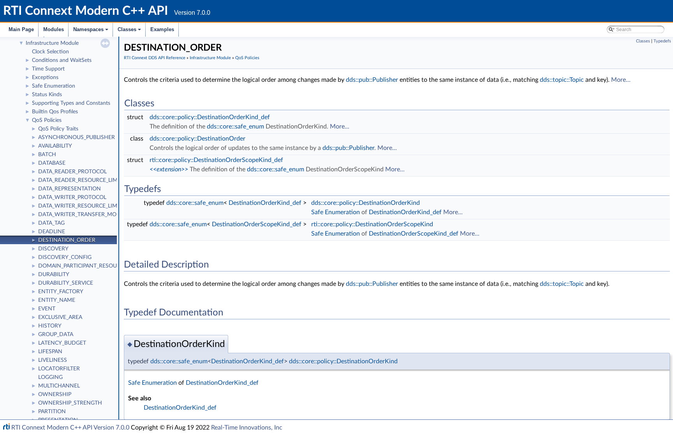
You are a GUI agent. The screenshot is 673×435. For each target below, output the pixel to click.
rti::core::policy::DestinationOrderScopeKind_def (216, 160)
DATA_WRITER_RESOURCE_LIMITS (81, 206)
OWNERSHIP (54, 394)
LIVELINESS (52, 360)
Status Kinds (47, 94)
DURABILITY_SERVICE (65, 283)
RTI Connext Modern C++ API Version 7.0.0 (70, 427)
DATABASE (51, 163)
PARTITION (52, 411)
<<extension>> (169, 169)
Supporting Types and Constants (71, 103)
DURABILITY (53, 274)
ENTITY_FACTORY (60, 291)
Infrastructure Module (52, 43)
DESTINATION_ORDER (66, 240)
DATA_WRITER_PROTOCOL (72, 197)
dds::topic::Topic (562, 80)
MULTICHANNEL (59, 386)
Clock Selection (50, 52)
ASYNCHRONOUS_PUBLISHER (76, 137)
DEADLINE (51, 231)
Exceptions (45, 77)
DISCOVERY (53, 249)
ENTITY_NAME (56, 300)
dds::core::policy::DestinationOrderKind (365, 203)
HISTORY (50, 326)
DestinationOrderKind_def (265, 203)
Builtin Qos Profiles (55, 111)
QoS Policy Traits (58, 129)
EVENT (46, 309)
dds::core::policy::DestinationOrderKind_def (210, 117)
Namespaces (91, 31)
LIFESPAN (50, 351)
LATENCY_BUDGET (62, 343)
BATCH (47, 154)
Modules (53, 29)
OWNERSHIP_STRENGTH (70, 403)
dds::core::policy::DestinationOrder (197, 139)
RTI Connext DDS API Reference (154, 58)
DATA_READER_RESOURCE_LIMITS (81, 180)
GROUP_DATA (55, 334)
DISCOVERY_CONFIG (65, 257)
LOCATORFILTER (59, 369)
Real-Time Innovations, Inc (246, 427)
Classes (130, 31)
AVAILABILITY (55, 146)
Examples (162, 29)
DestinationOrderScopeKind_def (256, 224)
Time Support (48, 69)
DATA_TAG (51, 223)
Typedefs (662, 41)
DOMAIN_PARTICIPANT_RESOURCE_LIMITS (92, 266)
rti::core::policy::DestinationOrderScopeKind (372, 224)
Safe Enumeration (53, 86)
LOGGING (50, 377)
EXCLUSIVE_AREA (60, 317)
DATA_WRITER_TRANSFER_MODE (81, 214)
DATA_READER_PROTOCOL (72, 171)
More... (621, 80)
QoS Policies (47, 120)
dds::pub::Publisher (372, 80)
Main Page (21, 29)
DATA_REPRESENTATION (69, 189)
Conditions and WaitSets (62, 60)
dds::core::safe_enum (235, 126)
